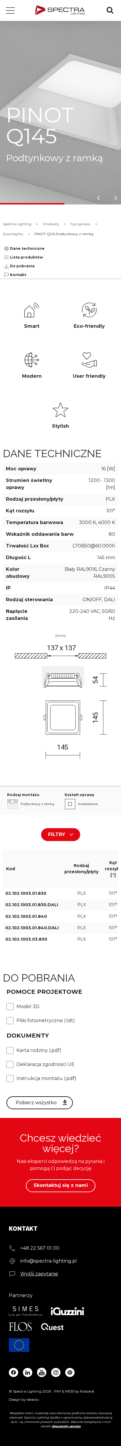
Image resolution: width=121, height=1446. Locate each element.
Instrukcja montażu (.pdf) (46, 1078)
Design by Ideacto (24, 1399)
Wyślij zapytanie (39, 1274)
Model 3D (27, 1006)
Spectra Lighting (17, 224)
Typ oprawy (80, 224)
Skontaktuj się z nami (60, 1185)
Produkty (51, 224)
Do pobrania (22, 266)
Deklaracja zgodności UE (45, 1064)
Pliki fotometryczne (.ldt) (45, 1020)
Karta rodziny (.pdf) (38, 1050)
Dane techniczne (27, 248)
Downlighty (13, 234)
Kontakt (18, 275)
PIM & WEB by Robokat (74, 1391)
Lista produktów (26, 257)
